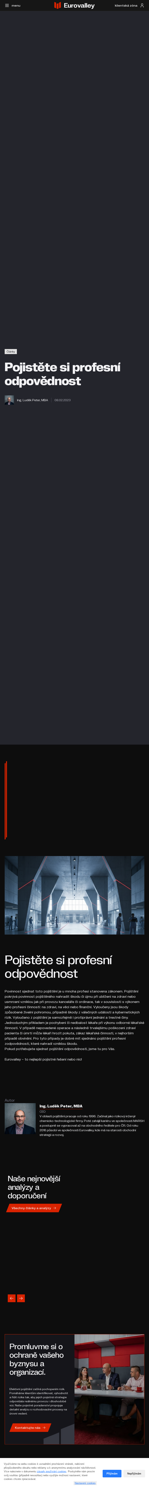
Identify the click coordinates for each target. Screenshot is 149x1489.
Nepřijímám (134, 1473)
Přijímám (112, 1473)
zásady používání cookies (51, 1471)
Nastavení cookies (85, 1483)
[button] (12, 5)
